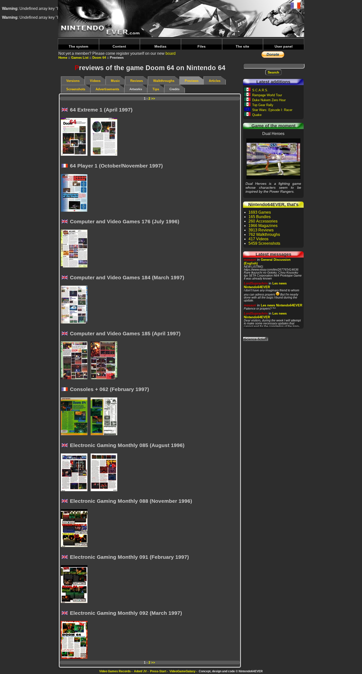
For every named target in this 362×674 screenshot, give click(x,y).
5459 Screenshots (264, 243)
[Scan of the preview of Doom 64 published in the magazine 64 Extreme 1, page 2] (105, 137)
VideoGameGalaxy (182, 671)
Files (201, 46)
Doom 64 (99, 57)
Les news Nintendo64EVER (265, 285)
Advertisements (107, 89)
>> (153, 98)
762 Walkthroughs (264, 234)
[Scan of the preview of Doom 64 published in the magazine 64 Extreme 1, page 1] (76, 137)
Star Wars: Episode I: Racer (272, 110)
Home (62, 57)
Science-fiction (255, 339)
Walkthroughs (163, 81)
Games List (79, 57)
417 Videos (258, 239)
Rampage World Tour (267, 95)
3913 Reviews (261, 230)
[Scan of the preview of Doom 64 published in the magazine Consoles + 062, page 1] (76, 416)
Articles (214, 81)
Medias (160, 46)
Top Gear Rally (262, 105)
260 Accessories (263, 221)
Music (115, 81)
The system (78, 46)
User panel (284, 46)
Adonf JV (140, 671)
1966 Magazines (263, 226)
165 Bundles (259, 217)
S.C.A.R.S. (260, 90)
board (170, 53)
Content (119, 46)
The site (242, 46)
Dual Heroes (273, 159)
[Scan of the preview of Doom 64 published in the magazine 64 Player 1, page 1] (76, 193)
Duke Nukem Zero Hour (269, 100)
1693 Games (259, 212)
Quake (257, 115)
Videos (95, 81)
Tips (155, 89)
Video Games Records (115, 671)
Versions (73, 81)
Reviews (136, 81)
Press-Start (158, 671)
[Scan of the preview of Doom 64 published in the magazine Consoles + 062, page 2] (105, 416)
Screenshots (75, 89)
